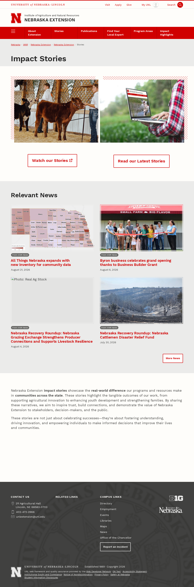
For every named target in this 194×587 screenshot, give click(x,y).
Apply (118, 4)
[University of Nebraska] (171, 510)
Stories (58, 31)
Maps (103, 526)
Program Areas (143, 31)
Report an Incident (115, 546)
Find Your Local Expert (115, 33)
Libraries (105, 520)
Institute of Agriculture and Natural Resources (51, 15)
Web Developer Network (98, 571)
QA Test (117, 571)
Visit (107, 4)
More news (173, 358)
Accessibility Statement (135, 571)
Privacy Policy (102, 574)
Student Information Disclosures (41, 577)
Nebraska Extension (49, 20)
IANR (25, 44)
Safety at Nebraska (120, 574)
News (103, 532)
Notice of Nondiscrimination (78, 574)
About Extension (34, 33)
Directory (106, 503)
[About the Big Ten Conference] (176, 498)
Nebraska (15, 44)
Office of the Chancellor (115, 537)
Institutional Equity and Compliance (43, 574)
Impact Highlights (166, 33)
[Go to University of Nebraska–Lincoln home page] (16, 18)
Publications (89, 31)
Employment (108, 509)
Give (129, 4)
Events (104, 515)
